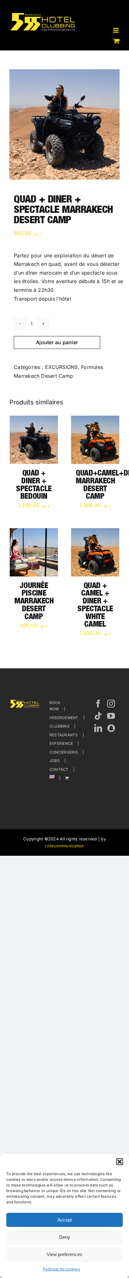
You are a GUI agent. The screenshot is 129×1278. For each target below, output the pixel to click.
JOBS (54, 760)
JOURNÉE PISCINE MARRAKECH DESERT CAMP (34, 601)
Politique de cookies (61, 1269)
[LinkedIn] (98, 728)
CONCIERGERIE (63, 752)
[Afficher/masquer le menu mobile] (116, 30)
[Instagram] (111, 703)
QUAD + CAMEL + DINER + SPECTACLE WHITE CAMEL (95, 605)
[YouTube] (111, 716)
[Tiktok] (98, 716)
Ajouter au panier (57, 342)
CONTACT (59, 769)
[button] (119, 1162)
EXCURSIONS (61, 367)
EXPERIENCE (61, 743)
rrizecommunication (64, 845)
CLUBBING (59, 726)
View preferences (64, 1254)
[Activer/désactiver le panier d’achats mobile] (116, 41)
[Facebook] (98, 703)
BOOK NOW (54, 706)
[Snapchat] (111, 728)
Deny (64, 1237)
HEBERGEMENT (64, 717)
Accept (64, 1220)
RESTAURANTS (63, 735)
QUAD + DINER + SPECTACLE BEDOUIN (34, 485)
